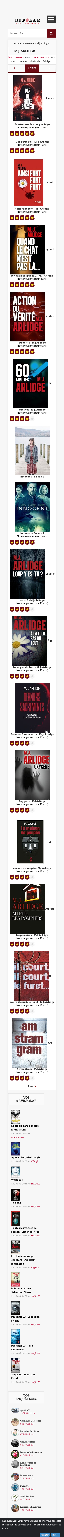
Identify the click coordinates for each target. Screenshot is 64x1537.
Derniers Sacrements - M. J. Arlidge (32, 734)
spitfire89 (35, 1183)
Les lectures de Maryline (28, 1464)
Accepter (45, 1535)
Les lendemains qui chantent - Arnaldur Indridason (23, 1259)
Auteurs (29, 43)
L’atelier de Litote (29, 1431)
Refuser (55, 1535)
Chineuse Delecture (30, 1421)
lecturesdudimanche (31, 1452)
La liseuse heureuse (30, 1507)
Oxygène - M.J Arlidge (32, 801)
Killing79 (35, 1161)
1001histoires (27, 1496)
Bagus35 (24, 1486)
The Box (16, 1202)
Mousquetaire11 (19, 1137)
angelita (35, 1267)
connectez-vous (40, 57)
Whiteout (17, 1180)
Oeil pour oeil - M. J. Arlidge (32, 141)
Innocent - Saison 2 (32, 476)
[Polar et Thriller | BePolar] (27, 21)
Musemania (26, 1475)
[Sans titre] (15, 1116)
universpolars (27, 1442)
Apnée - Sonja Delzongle (25, 1157)
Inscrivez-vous (16, 57)
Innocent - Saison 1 (32, 533)
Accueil (18, 43)
